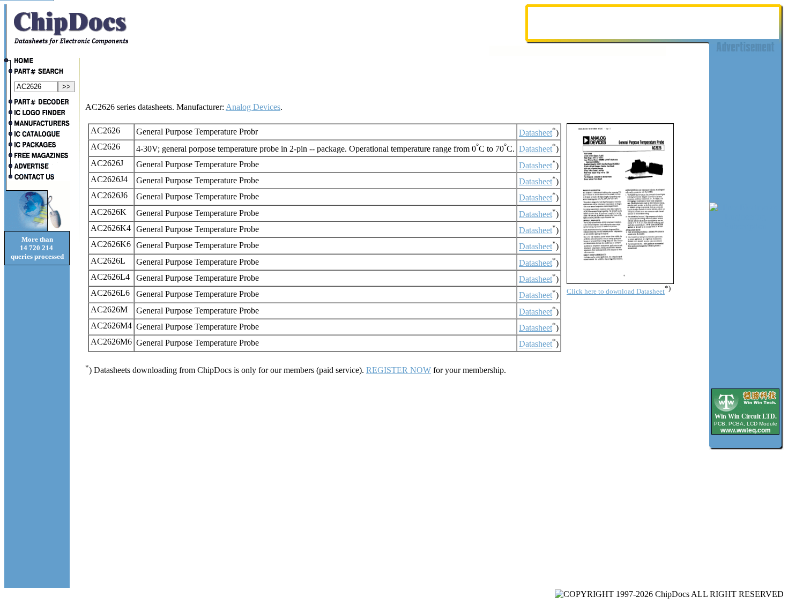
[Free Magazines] (37, 156)
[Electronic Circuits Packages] (37, 145)
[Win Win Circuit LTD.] (745, 411)
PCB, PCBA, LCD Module (745, 424)
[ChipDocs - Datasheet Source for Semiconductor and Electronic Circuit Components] (37, 61)
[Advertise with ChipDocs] (37, 167)
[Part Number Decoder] (37, 103)
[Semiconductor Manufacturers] (37, 124)
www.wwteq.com (745, 430)
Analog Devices (253, 106)
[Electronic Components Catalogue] (37, 135)
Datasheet (535, 132)
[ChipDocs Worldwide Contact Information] (37, 177)
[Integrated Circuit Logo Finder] (37, 113)
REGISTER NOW (398, 370)
